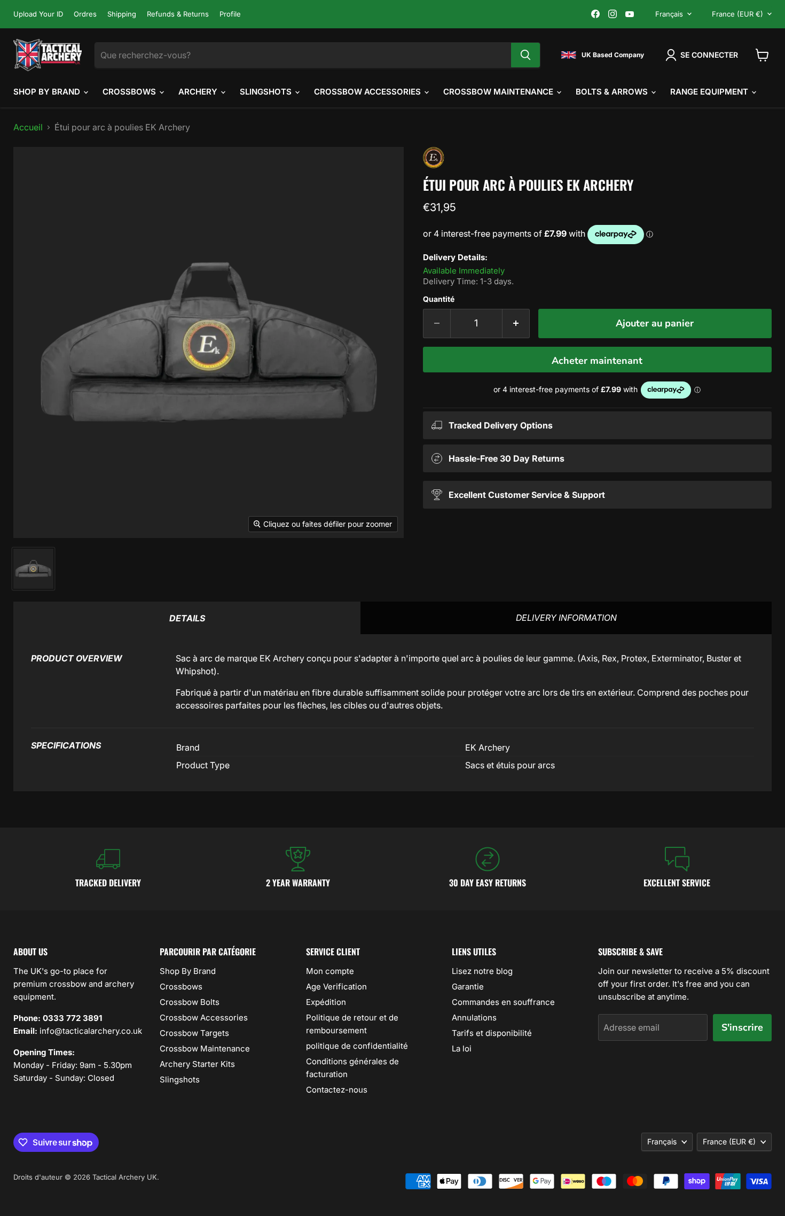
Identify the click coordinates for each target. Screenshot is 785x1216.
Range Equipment (710, 92)
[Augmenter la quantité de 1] (516, 323)
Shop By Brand (47, 92)
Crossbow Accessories (368, 92)
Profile (230, 14)
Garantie (468, 986)
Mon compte (330, 971)
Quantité (438, 299)
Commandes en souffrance (503, 1002)
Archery (198, 92)
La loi (462, 1048)
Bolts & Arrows (613, 92)
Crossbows (130, 92)
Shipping (121, 14)
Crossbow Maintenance (499, 92)
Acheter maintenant (597, 360)
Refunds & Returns (178, 14)
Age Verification (336, 986)
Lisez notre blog (482, 971)
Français (669, 14)
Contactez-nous (336, 1090)
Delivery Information (566, 617)
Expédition (326, 1002)
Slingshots (267, 92)
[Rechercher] (525, 55)
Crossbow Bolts (189, 1002)
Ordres (85, 14)
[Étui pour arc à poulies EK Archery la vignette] (33, 569)
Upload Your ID (38, 14)
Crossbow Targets (194, 1033)
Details (187, 618)
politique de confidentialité (357, 1046)
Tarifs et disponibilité (492, 1033)
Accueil (28, 127)
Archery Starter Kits (197, 1064)
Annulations (474, 1017)
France (737, 14)
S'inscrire (742, 1027)
